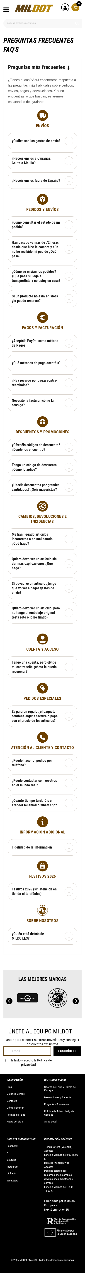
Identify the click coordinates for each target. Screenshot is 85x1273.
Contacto (12, 1100)
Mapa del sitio (15, 1121)
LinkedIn (11, 1173)
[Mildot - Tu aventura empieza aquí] (34, 8)
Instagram (12, 1166)
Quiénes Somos (16, 1093)
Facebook (12, 1146)
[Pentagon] (27, 1000)
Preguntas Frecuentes (56, 1104)
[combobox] (42, 23)
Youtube (11, 1159)
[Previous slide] (9, 1001)
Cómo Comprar (15, 1107)
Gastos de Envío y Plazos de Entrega (60, 1089)
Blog (9, 1087)
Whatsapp (12, 1180)
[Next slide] (76, 1001)
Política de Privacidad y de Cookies (59, 1113)
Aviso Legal (50, 1121)
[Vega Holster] (58, 1000)
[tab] (42, 141)
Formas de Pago (16, 1114)
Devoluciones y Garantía (57, 1097)
